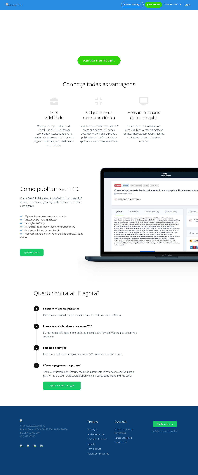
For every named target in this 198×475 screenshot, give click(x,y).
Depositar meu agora (61, 385)
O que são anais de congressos (123, 431)
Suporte (91, 443)
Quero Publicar (31, 252)
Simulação (92, 429)
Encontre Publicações (132, 5)
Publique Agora (165, 424)
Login (187, 4)
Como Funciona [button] (172, 4)
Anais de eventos (96, 434)
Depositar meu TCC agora (99, 60)
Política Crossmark (123, 437)
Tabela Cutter (120, 442)
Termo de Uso (94, 448)
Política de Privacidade (98, 453)
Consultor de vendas (97, 439)
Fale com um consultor (166, 431)
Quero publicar (153, 5)
